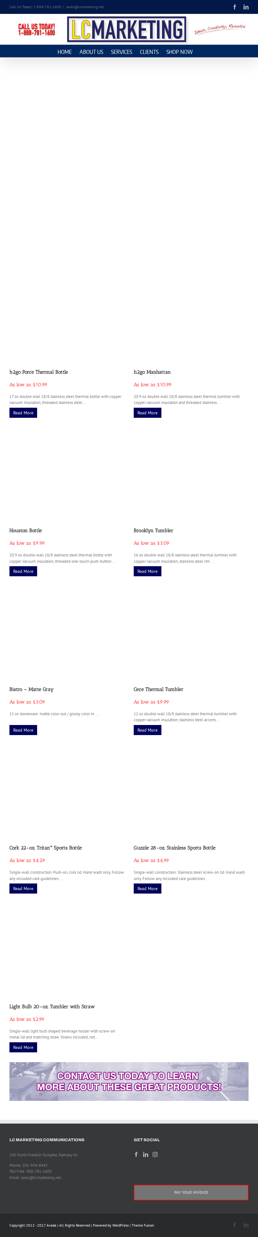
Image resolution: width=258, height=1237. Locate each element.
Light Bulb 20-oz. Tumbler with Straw (52, 1007)
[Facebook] (136, 1154)
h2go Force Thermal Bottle (38, 372)
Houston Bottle (25, 530)
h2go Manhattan (152, 372)
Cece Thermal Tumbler (158, 689)
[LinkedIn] (145, 1154)
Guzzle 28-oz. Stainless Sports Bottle (175, 848)
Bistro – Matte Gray (31, 689)
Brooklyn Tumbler (153, 530)
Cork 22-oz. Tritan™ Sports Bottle (45, 848)
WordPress (120, 1225)
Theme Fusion (143, 1225)
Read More (23, 413)
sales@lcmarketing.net (85, 6)
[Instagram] (155, 1154)
